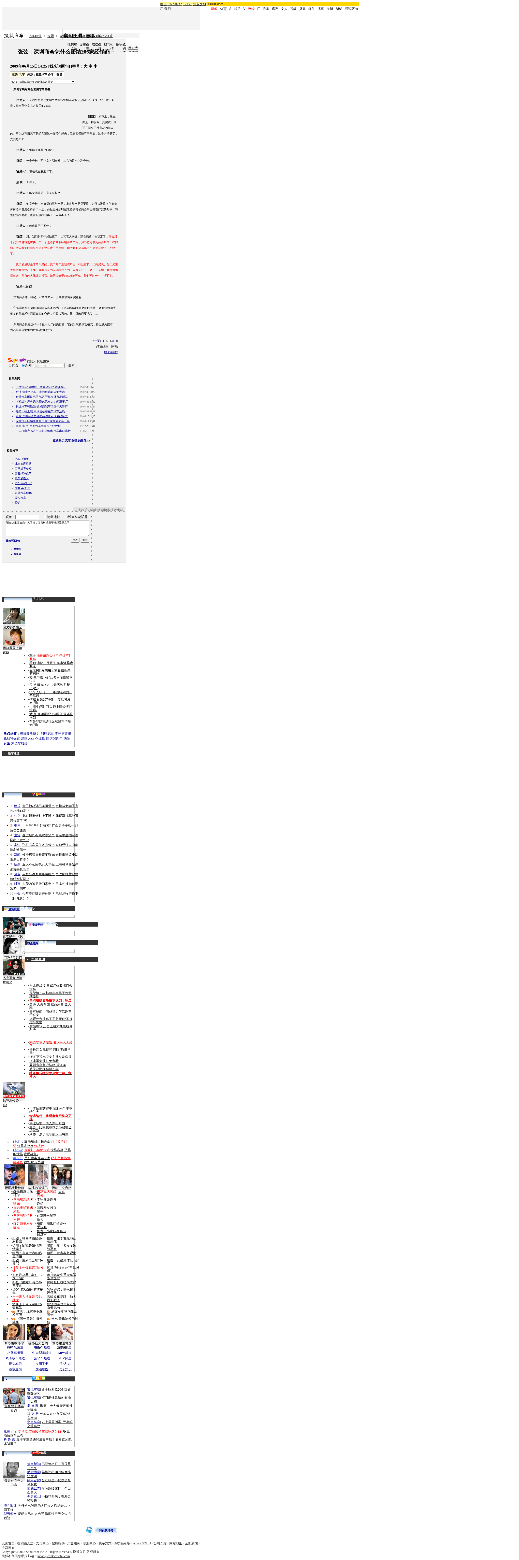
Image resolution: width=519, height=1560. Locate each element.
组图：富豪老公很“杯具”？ (27, 1262)
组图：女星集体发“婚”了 (63, 1262)
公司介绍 (160, 1543)
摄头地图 (15, 1363)
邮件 (311, 9)
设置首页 (8, 1543)
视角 (17, 825)
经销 (17, 502)
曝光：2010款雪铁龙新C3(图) (49, 686)
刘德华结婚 (19, 743)
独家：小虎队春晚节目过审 (51, 1232)
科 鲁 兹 (9, 1439)
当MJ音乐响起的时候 (62, 1320)
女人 (284, 9)
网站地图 (175, 1543)
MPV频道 (65, 1353)
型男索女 (33, 1496)
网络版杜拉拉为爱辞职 (61, 1283)
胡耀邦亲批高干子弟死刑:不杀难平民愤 (50, 1020)
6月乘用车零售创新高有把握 (50, 672)
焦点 (17, 815)
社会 (17, 893)
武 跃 (33, 714)
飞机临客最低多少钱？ (38, 845)
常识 (17, 845)
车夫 (32, 655)
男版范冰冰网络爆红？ (38, 874)
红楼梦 (39, 1146)
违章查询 (15, 1369)
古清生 (34, 707)
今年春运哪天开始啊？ (38, 893)
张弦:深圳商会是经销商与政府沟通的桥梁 (42, 416)
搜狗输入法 (25, 1543)
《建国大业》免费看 (44, 1061)
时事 (17, 884)
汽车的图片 (22, 478)
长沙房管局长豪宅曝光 (38, 854)
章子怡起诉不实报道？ (38, 806)
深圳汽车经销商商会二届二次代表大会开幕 (43, 421)
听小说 (18, 1150)
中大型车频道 (42, 1353)
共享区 (18, 1158)
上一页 (95, 340)
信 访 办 (65, 1363)
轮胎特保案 (12, 738)
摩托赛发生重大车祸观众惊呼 (61, 1276)
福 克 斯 (33, 1414)
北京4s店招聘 (23, 463)
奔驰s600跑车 (23, 473)
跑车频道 (65, 1347)
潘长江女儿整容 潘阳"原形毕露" (50, 1051)
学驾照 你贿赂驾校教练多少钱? (40, 1431)
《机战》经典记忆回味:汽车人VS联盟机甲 (42, 401)
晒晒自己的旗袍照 (31, 1514)
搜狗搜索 (17, 360)
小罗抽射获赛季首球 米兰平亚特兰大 (50, 1110)
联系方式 (105, 1543)
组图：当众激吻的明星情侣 (27, 1254)
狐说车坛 (33, 1389)
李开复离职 (63, 733)
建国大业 (27, 738)
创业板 (40, 738)
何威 (32, 699)
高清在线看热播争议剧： (47, 1000)
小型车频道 (15, 1353)
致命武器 (57, 1004)
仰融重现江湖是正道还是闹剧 (51, 715)
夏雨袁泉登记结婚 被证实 (47, 1065)
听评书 (18, 1142)
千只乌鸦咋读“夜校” (36, 825)
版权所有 (93, 1552)
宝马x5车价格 (23, 468)
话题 (17, 864)
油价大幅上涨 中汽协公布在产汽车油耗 (40, 411)
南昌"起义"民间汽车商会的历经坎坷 (38, 426)
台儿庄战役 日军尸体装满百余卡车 (50, 987)
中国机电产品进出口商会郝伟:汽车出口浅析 (43, 430)
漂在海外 (10, 1505)
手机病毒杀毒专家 (37, 1158)
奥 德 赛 (33, 1405)
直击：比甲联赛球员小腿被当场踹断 (50, 1129)
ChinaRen (174, 4)
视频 (293, 9)
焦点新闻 (33, 1464)
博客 (320, 9)
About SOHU (142, 1543)
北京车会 (33, 1422)
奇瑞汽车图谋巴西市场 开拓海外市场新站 (42, 396)
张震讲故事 (25, 1146)
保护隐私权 (122, 1543)
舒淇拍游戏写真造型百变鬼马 (61, 1305)
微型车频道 (15, 1347)
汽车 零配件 (22, 458)
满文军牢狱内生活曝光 (62, 1313)
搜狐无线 (37, 924)
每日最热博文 (29, 733)
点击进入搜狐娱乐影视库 (27, 1298)
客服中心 (89, 1543)
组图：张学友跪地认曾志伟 (61, 1240)
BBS (339, 9)
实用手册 (41, 1363)
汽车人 (34, 692)
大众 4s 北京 (22, 488)
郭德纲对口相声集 (37, 1142)
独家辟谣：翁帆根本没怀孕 (61, 1291)
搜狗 (167, 8)
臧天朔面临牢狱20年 (44, 1069)
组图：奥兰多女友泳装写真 (61, 1247)
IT (258, 9)
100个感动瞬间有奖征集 (27, 1291)
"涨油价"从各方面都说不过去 (51, 679)
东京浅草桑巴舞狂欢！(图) (25, 1276)
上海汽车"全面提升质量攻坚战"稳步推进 (41, 387)
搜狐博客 (38, 598)
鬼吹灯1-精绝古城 (37, 1150)
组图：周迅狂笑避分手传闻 (51, 1225)
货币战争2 (31, 1154)
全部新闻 (191, 1543)
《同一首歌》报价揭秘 (27, 1320)
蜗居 (68, 1000)
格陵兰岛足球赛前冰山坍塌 (48, 1134)
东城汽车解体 (23, 493)
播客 (302, 9)
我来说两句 (59, 66)
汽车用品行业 (23, 483)
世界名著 (56, 1150)
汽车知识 (65, 1369)
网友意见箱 (106, 1530)
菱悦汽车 (20, 497)
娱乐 (237, 9)
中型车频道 (42, 1347)
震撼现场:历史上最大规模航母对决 (50, 1028)
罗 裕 (33, 685)
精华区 (17, 548)
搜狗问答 (38, 794)
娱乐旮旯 (33, 1480)
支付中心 (42, 1543)
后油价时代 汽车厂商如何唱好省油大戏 (40, 391)
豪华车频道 (42, 1358)
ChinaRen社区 (38, 1452)
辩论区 (17, 554)
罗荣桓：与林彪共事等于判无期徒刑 (50, 994)
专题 (50, 36)
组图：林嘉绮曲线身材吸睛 (27, 1240)
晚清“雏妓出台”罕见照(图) (63, 1269)
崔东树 (34, 670)
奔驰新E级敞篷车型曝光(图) (50, 723)
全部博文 (8, 1547)
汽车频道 (35, 36)
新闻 (17, 854)
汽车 (266, 9)
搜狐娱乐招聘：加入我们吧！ (61, 1298)
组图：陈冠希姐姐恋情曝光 (27, 1247)
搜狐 (163, 4)
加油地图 (41, 1369)
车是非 (34, 721)
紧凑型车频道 (15, 1358)
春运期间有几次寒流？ (38, 835)
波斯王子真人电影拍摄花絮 (27, 1305)
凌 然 (33, 677)
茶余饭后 (33, 943)
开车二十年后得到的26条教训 (50, 693)
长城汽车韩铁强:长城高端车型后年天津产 (42, 406)
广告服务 (73, 1543)
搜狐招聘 (58, 1543)
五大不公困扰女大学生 (38, 864)
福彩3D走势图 (34, 1162)
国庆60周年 (54, 738)
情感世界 (33, 1488)
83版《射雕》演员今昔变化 (27, 1283)
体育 (223, 9)
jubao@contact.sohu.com (53, 1556)
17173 (187, 4)
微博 (330, 9)
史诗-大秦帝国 (39, 1004)
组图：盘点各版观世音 (61, 1254)
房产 (275, 9)
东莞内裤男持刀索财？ (38, 884)
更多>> (27, 908)
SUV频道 (65, 1358)
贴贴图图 (33, 1472)
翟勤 (32, 663)
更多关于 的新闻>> (71, 440)
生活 (17, 835)
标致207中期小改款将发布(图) (50, 701)
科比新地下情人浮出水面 (47, 1123)
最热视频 (14, 909)
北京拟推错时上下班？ (38, 815)
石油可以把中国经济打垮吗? (50, 708)
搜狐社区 (38, 1378)
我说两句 (351, 9)
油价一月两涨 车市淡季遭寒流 (51, 664)
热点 (17, 874)
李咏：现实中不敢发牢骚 (27, 1313)
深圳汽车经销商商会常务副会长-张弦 (86, 36)
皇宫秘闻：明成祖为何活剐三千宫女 (50, 1013)
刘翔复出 (47, 733)
